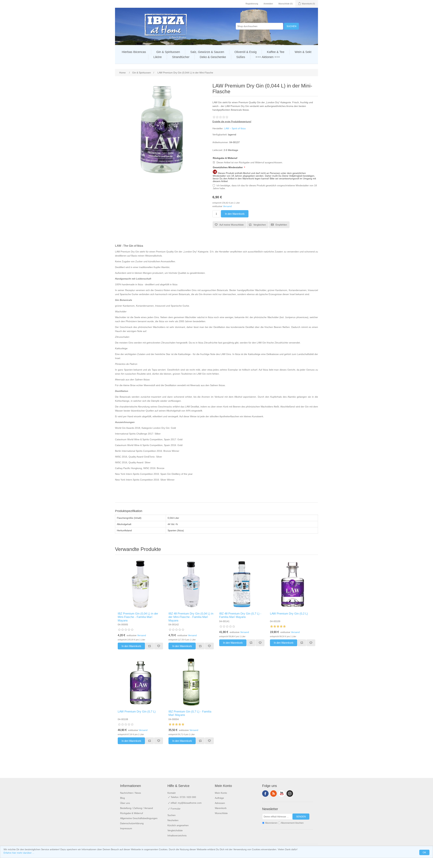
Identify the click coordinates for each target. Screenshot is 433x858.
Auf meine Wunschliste (231, 224)
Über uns (125, 803)
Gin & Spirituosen (168, 52)
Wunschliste (158, 646)
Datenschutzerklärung (132, 823)
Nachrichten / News (130, 793)
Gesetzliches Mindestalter (228, 167)
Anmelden (268, 4)
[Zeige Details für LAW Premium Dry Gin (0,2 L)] (292, 584)
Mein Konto (221, 793)
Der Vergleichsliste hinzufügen (149, 646)
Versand (227, 206)
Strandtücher (180, 57)
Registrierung (252, 4)
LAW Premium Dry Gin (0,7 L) (137, 711)
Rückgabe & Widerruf (225, 158)
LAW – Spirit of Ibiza (235, 128)
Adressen (220, 803)
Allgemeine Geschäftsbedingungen (138, 818)
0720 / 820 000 (188, 797)
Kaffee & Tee (275, 52)
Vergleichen (259, 224)
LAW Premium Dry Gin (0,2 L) (289, 613)
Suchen (291, 26)
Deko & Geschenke (213, 57)
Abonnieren (271, 822)
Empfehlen (281, 224)
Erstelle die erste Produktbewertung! (231, 121)
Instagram (290, 793)
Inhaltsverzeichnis (177, 835)
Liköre (157, 57)
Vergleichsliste (175, 830)
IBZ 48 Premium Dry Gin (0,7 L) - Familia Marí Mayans (240, 615)
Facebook (265, 793)
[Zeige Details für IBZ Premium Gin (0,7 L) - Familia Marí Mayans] (191, 682)
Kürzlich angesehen (178, 825)
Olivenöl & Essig (245, 52)
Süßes (240, 57)
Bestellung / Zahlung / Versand (136, 808)
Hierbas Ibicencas (134, 52)
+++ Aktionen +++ (267, 57)
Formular (175, 808)
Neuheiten (172, 820)
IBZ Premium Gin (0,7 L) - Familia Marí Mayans (189, 713)
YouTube (281, 793)
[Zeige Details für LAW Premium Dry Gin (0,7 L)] (140, 682)
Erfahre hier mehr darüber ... (19, 852)
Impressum (126, 828)
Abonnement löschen (292, 822)
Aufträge (219, 798)
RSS (273, 793)
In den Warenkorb (234, 213)
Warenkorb (220, 808)
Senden (301, 816)
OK (424, 852)
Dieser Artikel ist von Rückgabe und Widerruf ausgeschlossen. (249, 162)
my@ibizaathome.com (190, 802)
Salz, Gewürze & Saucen (207, 52)
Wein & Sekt (303, 52)
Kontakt (171, 793)
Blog (122, 798)
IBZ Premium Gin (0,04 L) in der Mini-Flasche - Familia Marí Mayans (138, 617)
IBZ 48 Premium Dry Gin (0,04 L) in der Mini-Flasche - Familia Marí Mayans (190, 617)
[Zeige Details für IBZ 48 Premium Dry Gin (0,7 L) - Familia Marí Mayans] (242, 584)
